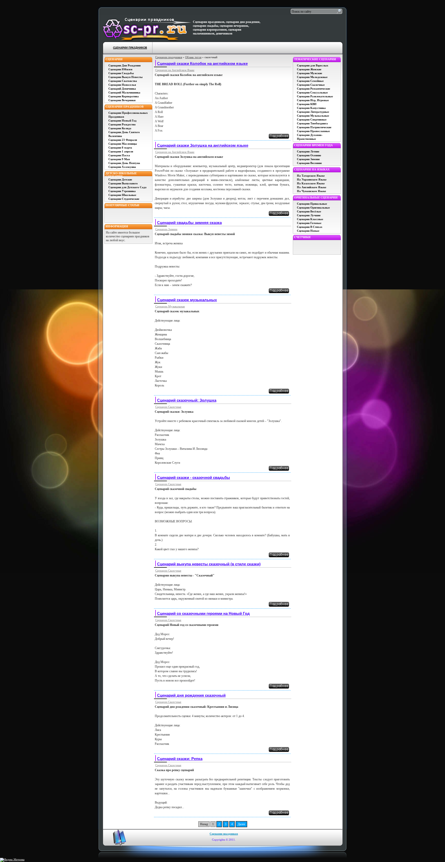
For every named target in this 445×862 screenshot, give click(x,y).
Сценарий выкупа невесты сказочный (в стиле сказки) (209, 564)
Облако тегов (193, 57)
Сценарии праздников (168, 57)
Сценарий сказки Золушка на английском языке (202, 145)
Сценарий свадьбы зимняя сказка (189, 222)
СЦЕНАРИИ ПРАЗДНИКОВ (130, 47)
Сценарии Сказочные (168, 406)
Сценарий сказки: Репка (179, 758)
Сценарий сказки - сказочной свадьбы (193, 477)
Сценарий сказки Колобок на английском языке (202, 63)
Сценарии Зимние (166, 229)
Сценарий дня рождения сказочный (191, 695)
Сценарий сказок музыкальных (187, 300)
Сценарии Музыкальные (170, 306)
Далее (241, 824)
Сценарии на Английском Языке (174, 70)
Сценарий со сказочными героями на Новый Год (203, 613)
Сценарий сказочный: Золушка (186, 400)
